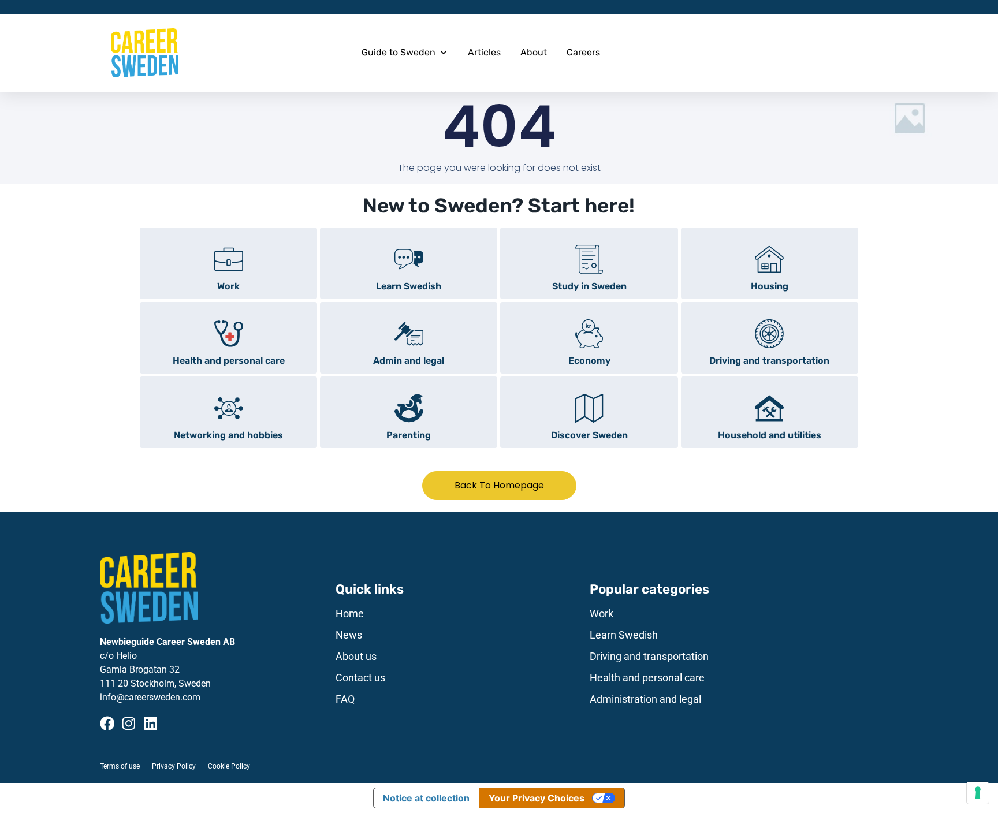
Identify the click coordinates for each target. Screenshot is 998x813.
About (533, 52)
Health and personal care (647, 678)
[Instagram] (128, 723)
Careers (583, 52)
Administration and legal (645, 699)
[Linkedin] (150, 723)
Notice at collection (426, 798)
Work (601, 614)
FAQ (345, 699)
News (349, 635)
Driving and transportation (649, 656)
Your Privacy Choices (536, 798)
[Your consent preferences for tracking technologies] (978, 793)
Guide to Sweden (398, 52)
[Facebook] (107, 723)
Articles (484, 52)
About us (356, 656)
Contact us (360, 678)
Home (350, 614)
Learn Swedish (624, 635)
